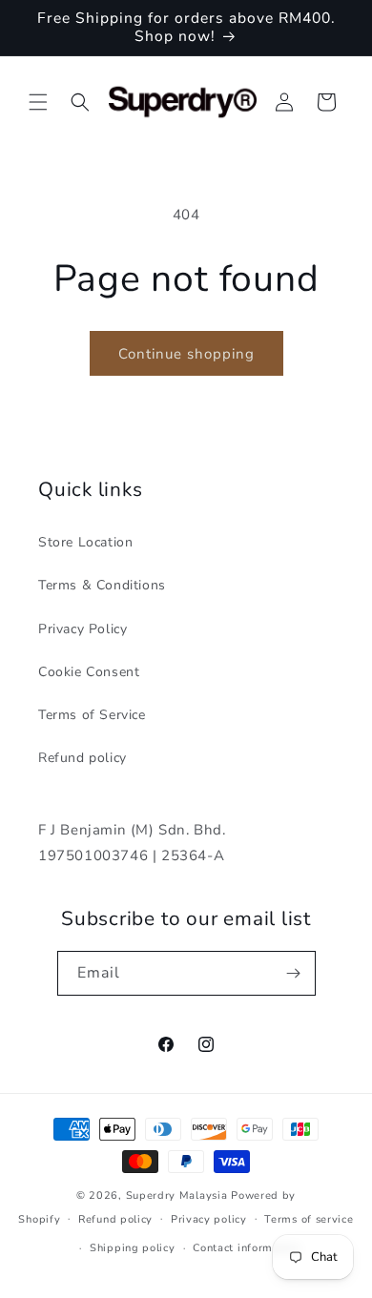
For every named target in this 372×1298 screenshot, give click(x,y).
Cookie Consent (88, 672)
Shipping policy (133, 1248)
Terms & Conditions (102, 585)
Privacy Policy (82, 629)
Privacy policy (209, 1219)
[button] (38, 102)
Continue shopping (186, 353)
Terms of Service (92, 715)
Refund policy (82, 758)
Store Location (85, 542)
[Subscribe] (294, 973)
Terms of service (308, 1219)
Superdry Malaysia (177, 1195)
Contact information (246, 1248)
